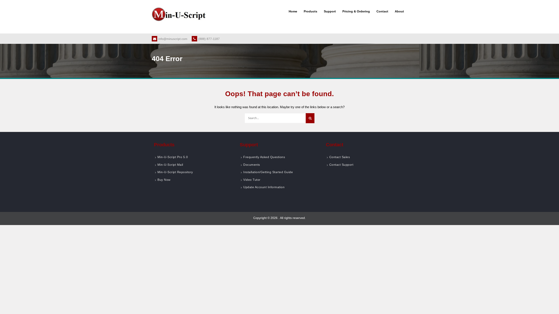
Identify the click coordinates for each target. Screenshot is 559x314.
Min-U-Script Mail (170, 164)
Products (310, 11)
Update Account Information (264, 187)
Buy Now (164, 179)
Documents (251, 164)
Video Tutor (252, 179)
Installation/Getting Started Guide (268, 172)
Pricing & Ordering (356, 11)
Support (330, 11)
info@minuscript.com (172, 39)
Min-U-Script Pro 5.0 (172, 157)
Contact (382, 11)
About (399, 11)
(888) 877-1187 (209, 39)
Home (293, 11)
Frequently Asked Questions (264, 157)
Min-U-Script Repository (175, 172)
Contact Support (341, 164)
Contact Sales (339, 157)
